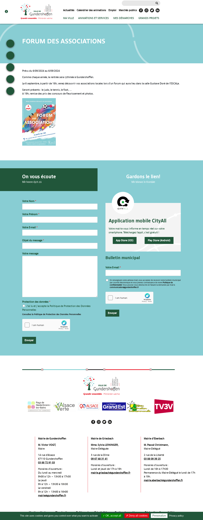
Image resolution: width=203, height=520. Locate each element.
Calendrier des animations (91, 10)
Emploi (112, 10)
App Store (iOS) (124, 240)
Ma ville (68, 18)
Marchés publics (128, 10)
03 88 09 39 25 (152, 458)
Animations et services (93, 18)
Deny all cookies (137, 515)
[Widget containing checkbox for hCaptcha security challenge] (46, 325)
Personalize (159, 515)
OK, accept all (113, 515)
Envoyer (29, 340)
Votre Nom (29, 201)
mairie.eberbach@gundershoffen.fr (163, 480)
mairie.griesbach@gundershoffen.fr (110, 472)
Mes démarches (123, 18)
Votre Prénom (30, 214)
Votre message (30, 253)
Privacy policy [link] (176, 515)
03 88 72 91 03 (46, 462)
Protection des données (36, 301)
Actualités (68, 10)
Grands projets (148, 18)
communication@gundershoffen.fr (124, 287)
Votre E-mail (30, 227)
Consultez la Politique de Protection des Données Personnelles (51, 314)
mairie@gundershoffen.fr (52, 495)
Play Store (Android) (159, 240)
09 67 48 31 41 (99, 458)
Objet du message (33, 240)
